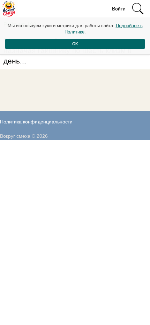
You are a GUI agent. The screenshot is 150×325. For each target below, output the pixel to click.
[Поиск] (138, 8)
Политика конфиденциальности (36, 121)
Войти (119, 9)
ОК (75, 43)
